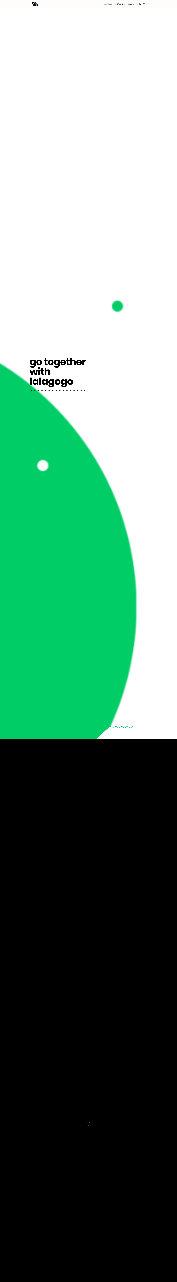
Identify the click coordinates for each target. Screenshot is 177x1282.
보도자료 (131, 4)
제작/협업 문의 (120, 4)
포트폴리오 (108, 4)
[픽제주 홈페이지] (144, 4)
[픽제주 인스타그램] (140, 4)
